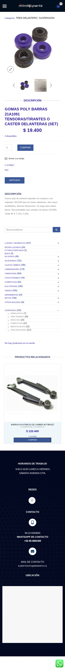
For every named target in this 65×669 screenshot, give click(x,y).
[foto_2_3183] (40, 85)
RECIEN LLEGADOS (13, 247)
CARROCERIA (10, 273)
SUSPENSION (46, 18)
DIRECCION (15, 320)
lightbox (10, 69)
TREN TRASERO (17, 317)
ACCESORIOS (10, 261)
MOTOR (8, 298)
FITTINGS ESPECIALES (14, 250)
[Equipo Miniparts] (59, 663)
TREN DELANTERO (27, 18)
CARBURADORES (12, 269)
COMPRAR (25, 147)
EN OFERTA (10, 256)
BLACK (7, 253)
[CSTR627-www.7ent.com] (32, 47)
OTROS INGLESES (12, 302)
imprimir (14, 180)
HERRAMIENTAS (11, 295)
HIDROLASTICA (16, 313)
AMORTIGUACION (17, 327)
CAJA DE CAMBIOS (12, 265)
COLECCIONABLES (13, 278)
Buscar (56, 229)
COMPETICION (11, 282)
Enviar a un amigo (16, 158)
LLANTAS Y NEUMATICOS (15, 243)
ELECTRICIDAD (11, 286)
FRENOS (8, 291)
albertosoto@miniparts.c (32, 566)
